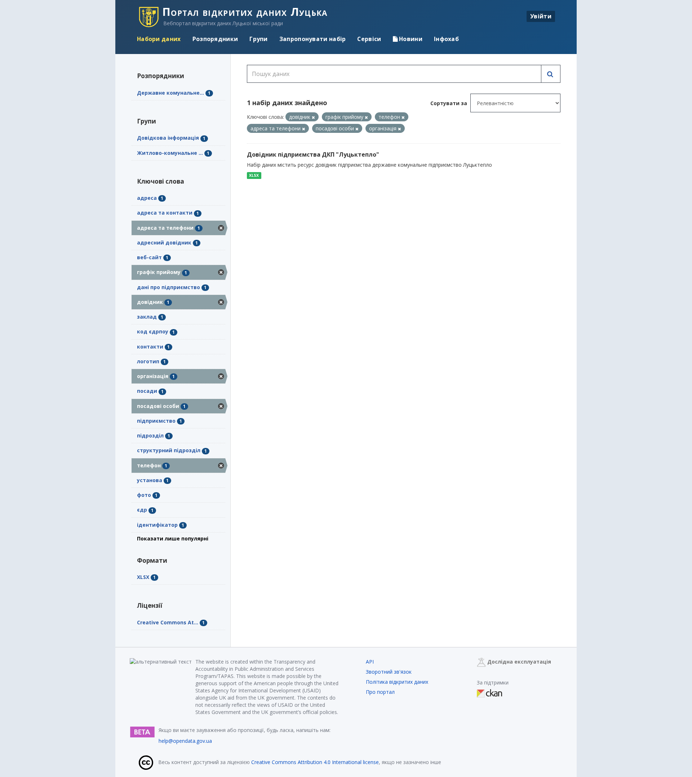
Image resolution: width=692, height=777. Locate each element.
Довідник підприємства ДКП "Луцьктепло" (313, 154)
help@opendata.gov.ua (185, 740)
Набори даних (159, 39)
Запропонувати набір (312, 39)
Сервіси (369, 39)
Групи (258, 39)
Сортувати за (448, 103)
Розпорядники (215, 39)
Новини (410, 39)
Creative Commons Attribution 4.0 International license (315, 762)
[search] (550, 74)
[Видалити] (313, 117)
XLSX (254, 175)
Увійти (540, 16)
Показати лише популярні (172, 538)
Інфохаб (446, 39)
